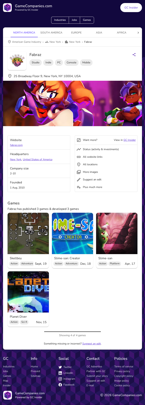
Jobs (74, 20)
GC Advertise (94, 366)
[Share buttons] (134, 54)
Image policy (121, 380)
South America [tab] (51, 32)
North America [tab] (24, 32)
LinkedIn (68, 373)
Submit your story (97, 376)
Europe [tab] (76, 32)
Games (87, 20)
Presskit (35, 371)
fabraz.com (16, 145)
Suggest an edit (91, 343)
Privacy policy (122, 371)
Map (5, 380)
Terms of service (123, 366)
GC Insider (131, 7)
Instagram (69, 379)
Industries (60, 20)
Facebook (69, 384)
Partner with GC (96, 371)
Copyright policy (123, 376)
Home (34, 366)
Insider (7, 385)
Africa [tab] (121, 32)
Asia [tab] (99, 32)
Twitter (67, 367)
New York (15, 159)
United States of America (37, 159)
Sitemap (35, 376)
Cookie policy (122, 385)
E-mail (90, 385)
